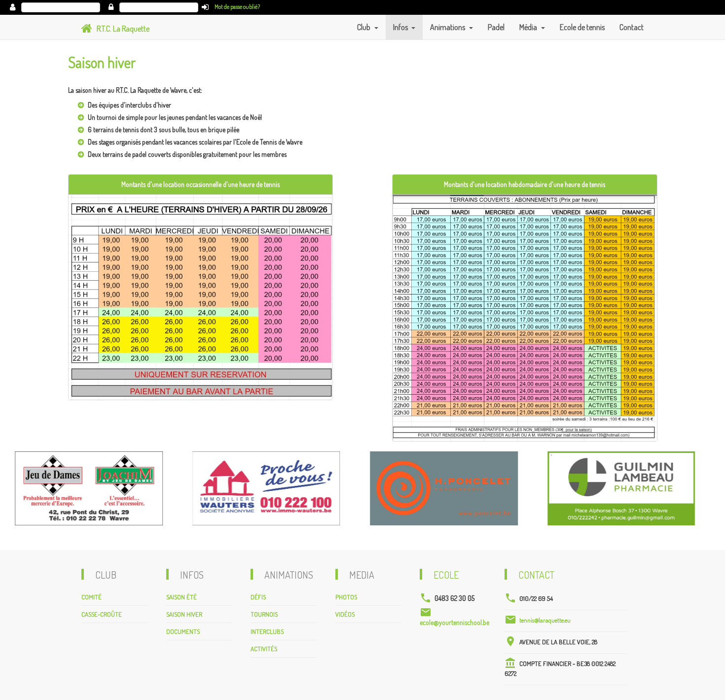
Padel (496, 27)
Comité (91, 597)
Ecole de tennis (582, 27)
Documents (183, 631)
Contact (631, 27)
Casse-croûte (101, 614)
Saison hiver (184, 614)
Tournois (264, 614)
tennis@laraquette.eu (545, 620)
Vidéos (345, 614)
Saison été (181, 597)
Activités (264, 649)
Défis (258, 597)
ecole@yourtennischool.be (454, 622)
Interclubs (267, 631)
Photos (346, 597)
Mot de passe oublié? (237, 6)
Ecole (446, 574)
